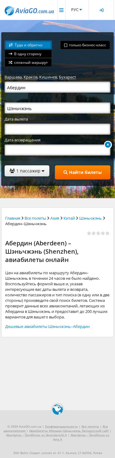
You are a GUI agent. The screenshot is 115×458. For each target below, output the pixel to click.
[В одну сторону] (108, 145)
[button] (28, 44)
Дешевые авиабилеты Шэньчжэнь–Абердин (47, 326)
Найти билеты (85, 172)
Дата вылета (16, 119)
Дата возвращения (22, 140)
